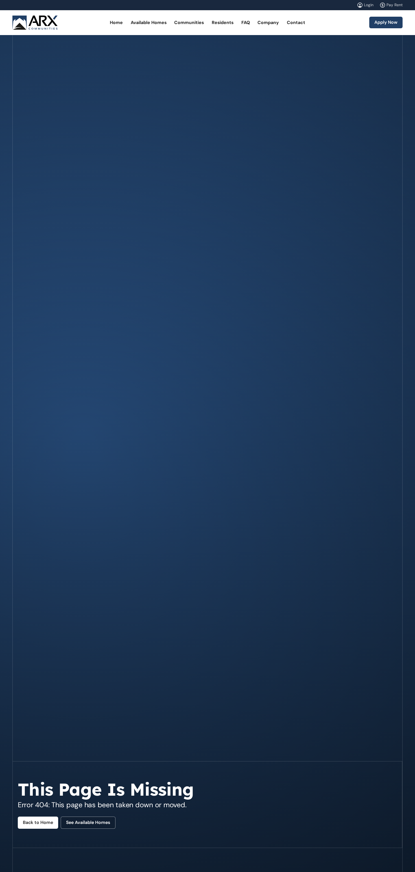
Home (116, 22)
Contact (296, 22)
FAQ (245, 22)
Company (268, 22)
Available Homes (149, 22)
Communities (189, 22)
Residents (222, 22)
